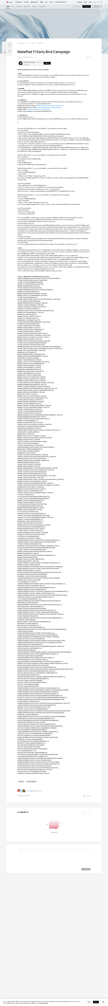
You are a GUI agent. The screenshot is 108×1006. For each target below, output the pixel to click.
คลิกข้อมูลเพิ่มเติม (44, 1003)
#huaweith (21, 781)
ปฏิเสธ (89, 1002)
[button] (94, 2)
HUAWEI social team (29, 62)
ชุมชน (8, 6)
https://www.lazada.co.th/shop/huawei (49, 107)
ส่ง (86, 869)
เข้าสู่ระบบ (86, 6)
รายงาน (88, 795)
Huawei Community (21, 43)
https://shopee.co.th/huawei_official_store (50, 105)
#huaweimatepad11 (31, 781)
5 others (31, 791)
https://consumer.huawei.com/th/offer (38, 109)
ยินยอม (96, 1002)
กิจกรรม (33, 43)
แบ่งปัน (4, 53)
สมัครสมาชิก (97, 6)
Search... (78, 6)
